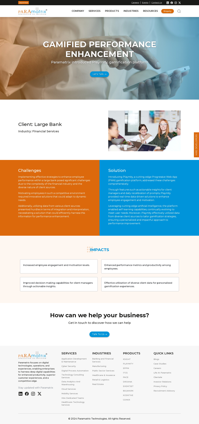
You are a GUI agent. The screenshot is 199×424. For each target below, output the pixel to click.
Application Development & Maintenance (74, 360)
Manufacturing (99, 366)
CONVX (126, 400)
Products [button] (112, 11)
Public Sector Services (103, 370)
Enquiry (167, 11)
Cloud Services (68, 389)
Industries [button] (131, 11)
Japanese (23, 2)
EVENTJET (128, 386)
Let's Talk (98, 74)
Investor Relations (162, 382)
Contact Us (156, 2)
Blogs (156, 359)
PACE (125, 377)
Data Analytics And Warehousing (70, 383)
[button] (177, 11)
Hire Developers (196, 144)
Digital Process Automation (75, 370)
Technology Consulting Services (72, 376)
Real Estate (98, 384)
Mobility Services (69, 393)
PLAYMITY (128, 363)
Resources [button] (150, 11)
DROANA (127, 382)
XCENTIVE (128, 395)
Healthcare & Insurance (103, 375)
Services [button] (95, 11)
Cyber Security (68, 366)
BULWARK (128, 391)
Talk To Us (98, 334)
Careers (135, 2)
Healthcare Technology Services (72, 403)
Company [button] (78, 11)
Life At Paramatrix (162, 373)
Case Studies (160, 363)
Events (145, 2)
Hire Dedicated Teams (72, 398)
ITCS (125, 373)
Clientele (158, 377)
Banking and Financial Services (102, 360)
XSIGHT (127, 359)
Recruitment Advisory (164, 391)
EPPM (126, 368)
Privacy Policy (160, 386)
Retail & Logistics (100, 379)
